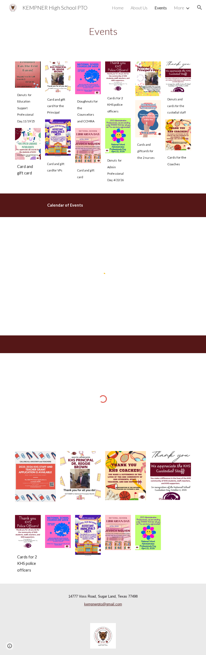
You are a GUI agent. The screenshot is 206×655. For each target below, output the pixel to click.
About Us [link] (139, 7)
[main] (103, 31)
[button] (199, 7)
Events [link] (160, 7)
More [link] (179, 7)
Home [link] (118, 7)
